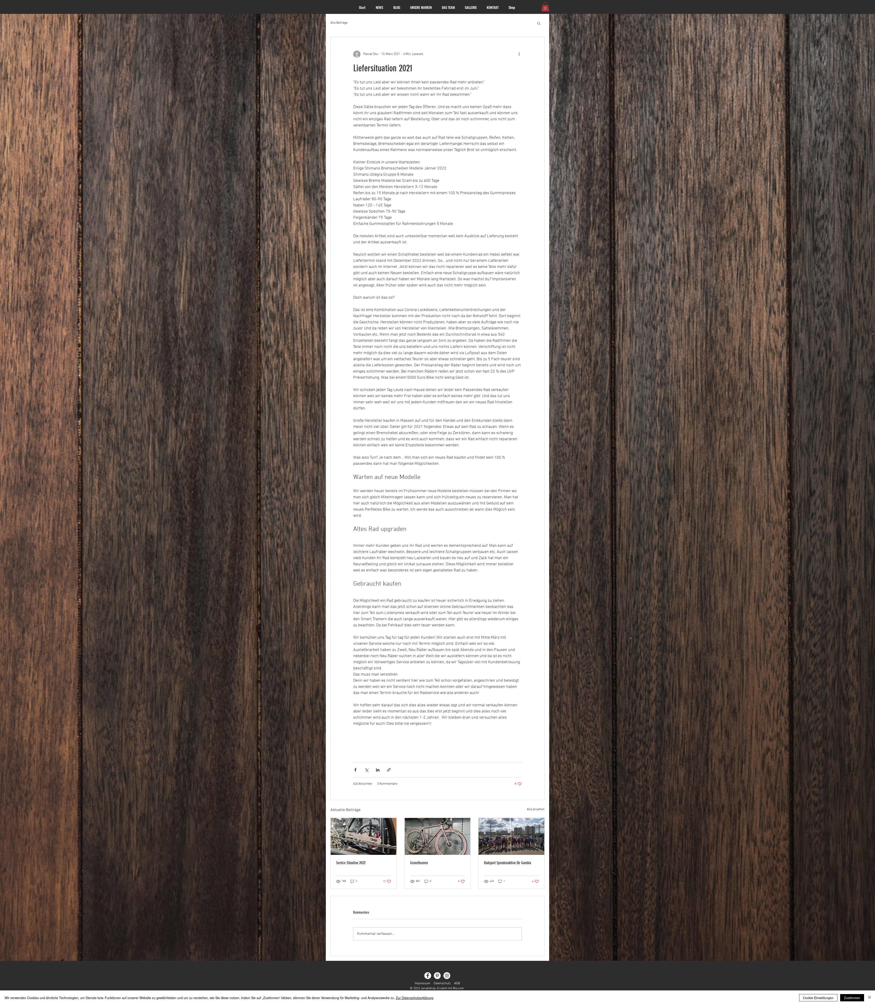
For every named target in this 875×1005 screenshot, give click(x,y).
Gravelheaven (419, 862)
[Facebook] (427, 975)
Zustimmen (852, 997)
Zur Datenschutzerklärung (414, 997)
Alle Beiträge (338, 23)
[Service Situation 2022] (363, 836)
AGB (457, 983)
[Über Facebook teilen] (355, 770)
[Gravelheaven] (438, 836)
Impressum (422, 983)
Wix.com (458, 988)
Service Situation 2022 (350, 862)
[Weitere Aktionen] (519, 54)
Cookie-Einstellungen (818, 997)
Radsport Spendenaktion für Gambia (507, 862)
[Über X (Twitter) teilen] (366, 770)
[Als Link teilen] (389, 770)
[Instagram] (446, 975)
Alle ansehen (536, 809)
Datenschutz (442, 983)
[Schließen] (869, 997)
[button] (545, 6)
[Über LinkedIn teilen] (378, 770)
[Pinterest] (437, 975)
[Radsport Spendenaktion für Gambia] (511, 836)
